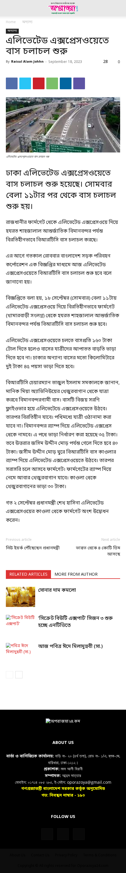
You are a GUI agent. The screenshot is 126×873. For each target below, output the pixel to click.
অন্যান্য (27, 22)
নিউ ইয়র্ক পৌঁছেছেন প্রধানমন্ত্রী (32, 548)
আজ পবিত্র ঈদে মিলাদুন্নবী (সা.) (70, 646)
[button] (10, 8)
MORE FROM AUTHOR (76, 574)
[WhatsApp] (52, 83)
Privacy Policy (66, 855)
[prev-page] (9, 674)
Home (11, 22)
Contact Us (40, 855)
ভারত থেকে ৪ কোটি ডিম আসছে (98, 551)
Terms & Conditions (100, 855)
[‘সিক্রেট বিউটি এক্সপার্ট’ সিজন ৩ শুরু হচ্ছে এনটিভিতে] (20, 625)
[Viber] (79, 83)
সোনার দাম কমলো (57, 590)
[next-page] (19, 674)
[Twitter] (25, 83)
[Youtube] (79, 834)
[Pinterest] (39, 83)
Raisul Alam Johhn (27, 62)
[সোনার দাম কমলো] (20, 597)
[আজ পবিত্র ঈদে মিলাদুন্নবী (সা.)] (20, 653)
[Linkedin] (65, 83)
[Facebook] (12, 83)
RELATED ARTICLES (28, 574)
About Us (17, 855)
